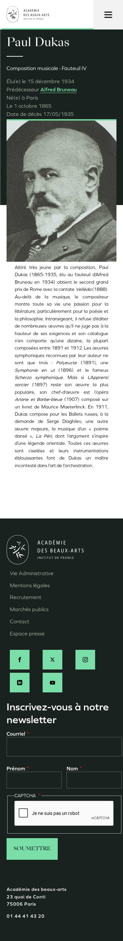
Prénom (16, 768)
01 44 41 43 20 (26, 916)
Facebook (20, 659)
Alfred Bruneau (58, 89)
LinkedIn (20, 682)
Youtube (52, 682)
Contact (19, 621)
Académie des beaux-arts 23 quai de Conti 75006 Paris (37, 897)
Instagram (85, 659)
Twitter (52, 659)
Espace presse (27, 633)
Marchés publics (29, 609)
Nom (72, 768)
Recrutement (25, 597)
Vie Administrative (31, 573)
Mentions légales (30, 585)
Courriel (16, 734)
